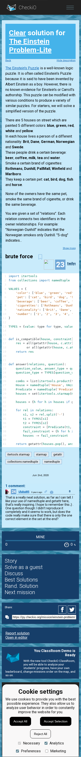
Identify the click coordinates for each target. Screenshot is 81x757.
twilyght (73, 263)
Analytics (57, 743)
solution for (37, 41)
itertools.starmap (18, 454)
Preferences (31, 751)
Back (8, 60)
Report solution (17, 633)
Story (11, 561)
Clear (17, 32)
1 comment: (15, 486)
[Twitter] (72, 610)
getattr (57, 454)
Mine (40, 537)
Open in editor (16, 637)
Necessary (31, 743)
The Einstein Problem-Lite (30, 45)
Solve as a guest (24, 567)
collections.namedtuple (22, 461)
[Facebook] (63, 610)
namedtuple (52, 461)
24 (14, 492)
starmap (41, 454)
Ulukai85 (23, 491)
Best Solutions (21, 580)
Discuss (14, 573)
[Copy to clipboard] (8, 617)
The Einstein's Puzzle (22, 68)
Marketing (58, 751)
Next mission (20, 592)
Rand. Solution (21, 586)
